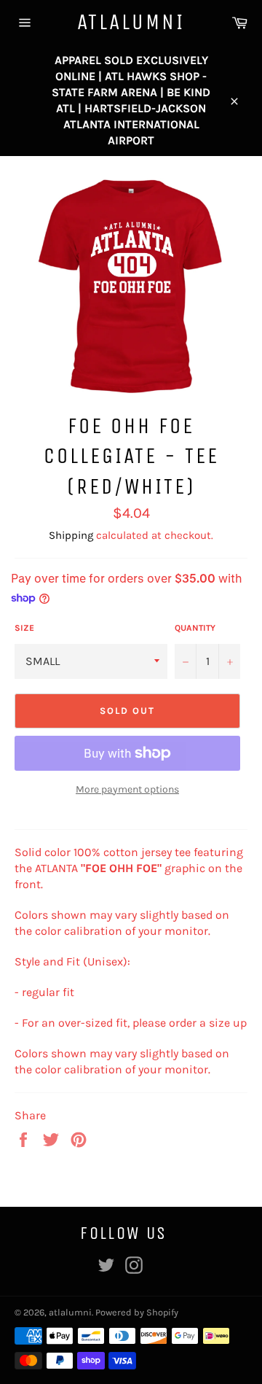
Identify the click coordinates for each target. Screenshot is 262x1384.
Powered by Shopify (136, 1312)
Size (24, 628)
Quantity (195, 628)
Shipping (71, 535)
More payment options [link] (127, 789)
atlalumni (131, 22)
